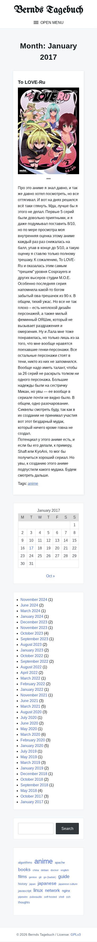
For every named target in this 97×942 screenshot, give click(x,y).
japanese (47, 883)
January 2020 (31, 746)
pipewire (23, 896)
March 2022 (30, 678)
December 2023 (33, 622)
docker (55, 870)
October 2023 (31, 633)
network (52, 890)
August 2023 (31, 645)
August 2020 (31, 712)
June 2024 (29, 605)
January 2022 (31, 690)
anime (33, 484)
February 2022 (32, 684)
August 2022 (31, 667)
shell (61, 896)
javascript (24, 891)
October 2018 (31, 779)
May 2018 (28, 791)
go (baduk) (50, 877)
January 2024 (31, 616)
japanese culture (68, 884)
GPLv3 (76, 934)
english (65, 870)
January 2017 (31, 802)
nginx (66, 891)
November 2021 (33, 695)
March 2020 (30, 734)
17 (31, 548)
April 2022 (29, 673)
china (36, 870)
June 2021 (29, 701)
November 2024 (33, 600)
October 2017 (31, 796)
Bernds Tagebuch (48, 10)
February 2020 (32, 740)
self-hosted (50, 896)
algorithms (25, 862)
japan (32, 884)
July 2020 (28, 718)
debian (44, 870)
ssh (68, 896)
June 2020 (29, 723)
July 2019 (28, 751)
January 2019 (31, 768)
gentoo (33, 877)
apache (60, 862)
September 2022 (34, 661)
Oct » (50, 576)
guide (63, 876)
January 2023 (31, 650)
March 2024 (30, 611)
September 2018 (34, 785)
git (40, 877)
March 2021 (30, 706)
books (24, 869)
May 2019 (28, 757)
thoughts (24, 902)
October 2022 (31, 656)
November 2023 (33, 628)
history (22, 884)
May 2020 (28, 729)
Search (67, 829)
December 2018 (33, 774)
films (22, 876)
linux (38, 890)
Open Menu (52, 23)
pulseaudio (36, 896)
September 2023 (34, 639)
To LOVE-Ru (31, 82)
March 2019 (30, 763)
